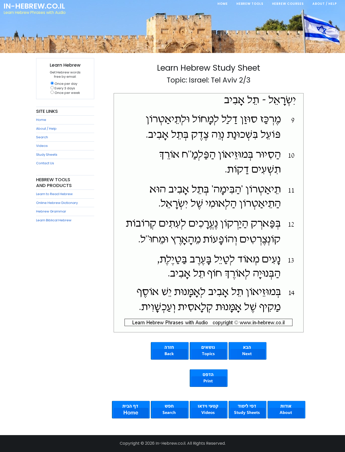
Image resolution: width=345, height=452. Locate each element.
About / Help (46, 128)
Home (41, 119)
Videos (42, 145)
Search (42, 137)
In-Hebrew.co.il (34, 6)
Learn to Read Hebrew (54, 194)
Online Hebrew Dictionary (57, 202)
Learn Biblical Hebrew (53, 220)
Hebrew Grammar (51, 211)
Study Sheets (46, 154)
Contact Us (45, 163)
